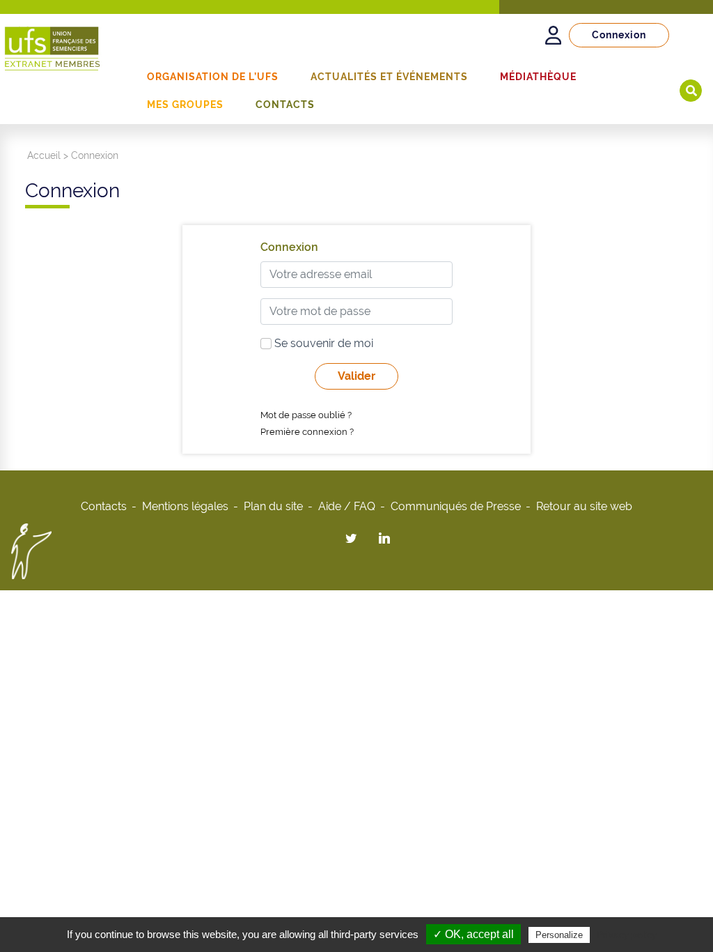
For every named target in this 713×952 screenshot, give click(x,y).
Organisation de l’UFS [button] (213, 76)
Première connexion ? (307, 432)
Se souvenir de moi (322, 343)
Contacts (285, 104)
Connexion (619, 34)
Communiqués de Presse (456, 506)
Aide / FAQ (346, 506)
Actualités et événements (389, 76)
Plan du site (273, 506)
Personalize (559, 935)
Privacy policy (627, 934)
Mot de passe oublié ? (306, 415)
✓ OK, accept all (473, 934)
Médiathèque (538, 76)
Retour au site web (584, 506)
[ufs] (52, 42)
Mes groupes (185, 104)
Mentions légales (185, 506)
